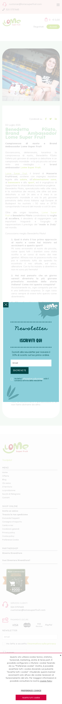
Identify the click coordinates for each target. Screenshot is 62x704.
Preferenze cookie (31, 690)
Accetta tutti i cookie (31, 697)
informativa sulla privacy (32, 378)
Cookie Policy (46, 681)
